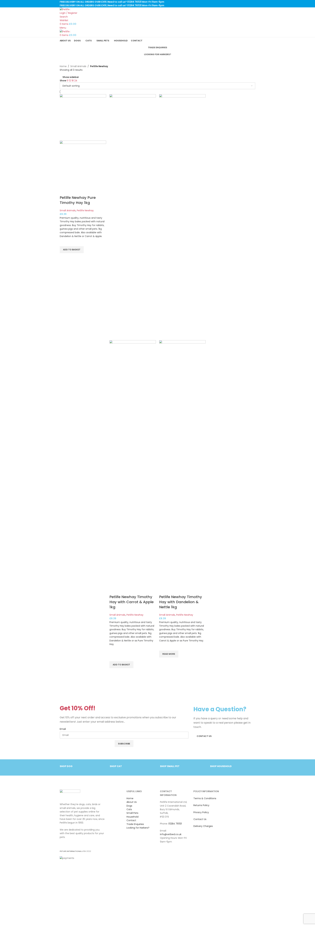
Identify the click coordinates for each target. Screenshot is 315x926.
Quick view (64, 257)
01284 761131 (175, 823)
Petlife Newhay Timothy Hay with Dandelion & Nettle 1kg (180, 602)
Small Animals (78, 66)
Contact (131, 820)
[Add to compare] (64, 191)
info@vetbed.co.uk (170, 834)
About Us (131, 802)
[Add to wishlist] (64, 242)
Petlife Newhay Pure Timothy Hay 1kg (78, 200)
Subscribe (124, 743)
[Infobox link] (82, 767)
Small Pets (132, 813)
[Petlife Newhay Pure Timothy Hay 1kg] (83, 117)
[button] (72, 249)
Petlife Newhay (85, 210)
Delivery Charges (203, 826)
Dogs (129, 805)
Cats (129, 809)
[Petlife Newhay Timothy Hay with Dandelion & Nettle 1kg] (182, 217)
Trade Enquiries (157, 47)
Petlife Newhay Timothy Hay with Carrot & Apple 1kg (131, 602)
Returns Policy (201, 805)
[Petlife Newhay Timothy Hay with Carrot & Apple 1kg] (132, 217)
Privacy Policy (201, 812)
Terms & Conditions (204, 798)
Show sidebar (71, 77)
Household (132, 816)
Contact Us (199, 819)
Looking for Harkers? (157, 54)
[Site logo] (65, 9)
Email (63, 729)
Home (63, 66)
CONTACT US (204, 736)
